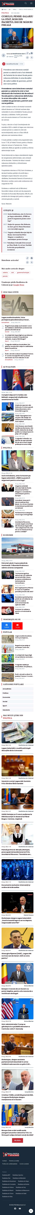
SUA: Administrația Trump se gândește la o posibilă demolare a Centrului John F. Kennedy (16, 1026)
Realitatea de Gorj (21, 1187)
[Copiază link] (27, 53)
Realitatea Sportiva (18, 1175)
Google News (18, 285)
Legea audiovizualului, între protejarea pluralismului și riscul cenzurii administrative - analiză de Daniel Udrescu (16, 320)
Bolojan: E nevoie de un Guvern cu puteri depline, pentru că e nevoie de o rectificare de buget (17, 991)
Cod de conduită (24, 1164)
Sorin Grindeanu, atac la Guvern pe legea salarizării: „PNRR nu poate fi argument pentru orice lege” (19, 217)
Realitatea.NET (6, 1175)
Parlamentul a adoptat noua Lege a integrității (24, 514)
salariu (5, 272)
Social (7, 332)
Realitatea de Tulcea (7, 1193)
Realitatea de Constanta (9, 1184)
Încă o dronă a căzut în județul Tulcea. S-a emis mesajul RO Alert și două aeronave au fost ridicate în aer (19, 356)
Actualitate (5, 322)
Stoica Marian (28, 986)
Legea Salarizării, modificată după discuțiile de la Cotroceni (16, 749)
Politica (14, 9)
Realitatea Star (6, 1178)
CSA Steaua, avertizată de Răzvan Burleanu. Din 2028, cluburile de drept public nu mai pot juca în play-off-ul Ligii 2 (24, 430)
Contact (4, 1161)
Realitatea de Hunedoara (9, 1181)
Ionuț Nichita (29, 1092)
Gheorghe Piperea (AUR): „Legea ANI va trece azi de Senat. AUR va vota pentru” (16, 955)
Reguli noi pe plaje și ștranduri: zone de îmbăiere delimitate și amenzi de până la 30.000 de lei (18, 328)
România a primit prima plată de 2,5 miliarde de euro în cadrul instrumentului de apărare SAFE (24, 601)
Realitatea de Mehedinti (19, 1178)
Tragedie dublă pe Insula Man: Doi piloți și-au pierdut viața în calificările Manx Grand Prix (19, 346)
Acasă (5, 9)
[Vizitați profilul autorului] (3, 55)
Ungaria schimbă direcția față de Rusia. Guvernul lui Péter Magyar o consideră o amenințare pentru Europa (20, 235)
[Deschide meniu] (31, 3)
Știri (10, 9)
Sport (7, 341)
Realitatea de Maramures (22, 1190)
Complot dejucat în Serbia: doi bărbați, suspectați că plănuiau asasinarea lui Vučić (15, 397)
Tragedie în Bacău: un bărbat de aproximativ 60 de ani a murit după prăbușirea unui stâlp (23, 441)
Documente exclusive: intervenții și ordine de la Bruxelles (16, 886)
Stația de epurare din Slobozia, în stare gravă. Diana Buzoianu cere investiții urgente (19, 226)
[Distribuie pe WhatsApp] (27, 57)
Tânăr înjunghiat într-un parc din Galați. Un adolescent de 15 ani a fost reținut (23, 418)
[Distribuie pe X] (31, 57)
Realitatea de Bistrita (23, 1184)
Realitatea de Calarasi (22, 54)
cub (12, 272)
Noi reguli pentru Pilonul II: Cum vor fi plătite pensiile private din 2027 (24, 590)
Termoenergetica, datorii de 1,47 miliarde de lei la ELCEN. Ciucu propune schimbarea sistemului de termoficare (23, 578)
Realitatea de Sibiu (7, 1196)
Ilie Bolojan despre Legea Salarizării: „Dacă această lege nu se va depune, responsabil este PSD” (17, 920)
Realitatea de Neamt (7, 1190)
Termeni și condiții (14, 1161)
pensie (5, 276)
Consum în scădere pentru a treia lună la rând (23, 611)
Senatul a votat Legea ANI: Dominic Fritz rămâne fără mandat (16, 782)
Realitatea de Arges (23, 1181)
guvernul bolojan (23, 272)
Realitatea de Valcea (8, 1187)
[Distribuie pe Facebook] (31, 53)
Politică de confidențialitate (9, 1164)
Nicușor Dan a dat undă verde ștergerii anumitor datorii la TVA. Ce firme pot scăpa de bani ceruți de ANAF (17, 1132)
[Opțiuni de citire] (31, 1211)
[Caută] (26, 3)
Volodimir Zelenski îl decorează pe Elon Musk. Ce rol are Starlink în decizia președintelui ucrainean (19, 246)
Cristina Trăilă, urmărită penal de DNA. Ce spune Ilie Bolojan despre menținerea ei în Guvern (17, 1097)
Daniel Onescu (28, 915)
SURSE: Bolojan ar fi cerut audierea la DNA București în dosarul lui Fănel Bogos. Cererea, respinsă (17, 816)
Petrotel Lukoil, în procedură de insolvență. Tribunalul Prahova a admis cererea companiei (15, 565)
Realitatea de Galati (21, 1193)
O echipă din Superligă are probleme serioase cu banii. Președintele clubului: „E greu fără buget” (18, 337)
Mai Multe (17, 1140)
